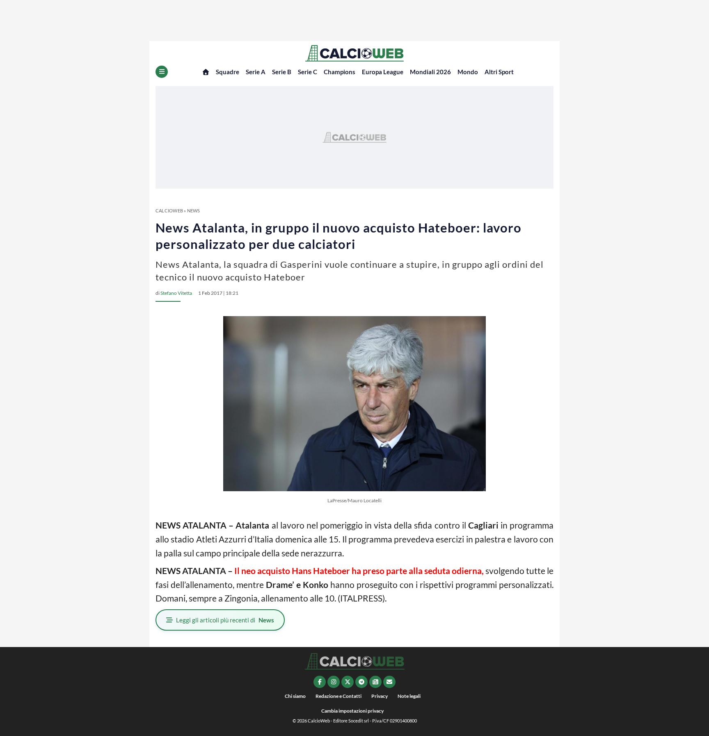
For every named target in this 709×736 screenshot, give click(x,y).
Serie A (255, 71)
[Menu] (162, 72)
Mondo (467, 71)
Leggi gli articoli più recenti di (225, 620)
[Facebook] (319, 682)
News (193, 210)
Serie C (307, 71)
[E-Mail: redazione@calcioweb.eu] (389, 682)
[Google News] (375, 682)
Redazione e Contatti (338, 696)
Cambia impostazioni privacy (352, 711)
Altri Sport (499, 71)
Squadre (227, 71)
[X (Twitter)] (347, 682)
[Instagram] (333, 682)
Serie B (281, 71)
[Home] (206, 72)
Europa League (382, 71)
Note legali (409, 696)
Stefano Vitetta (176, 293)
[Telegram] (361, 682)
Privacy (379, 696)
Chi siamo (295, 696)
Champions (339, 71)
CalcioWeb (169, 210)
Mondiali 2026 (430, 71)
